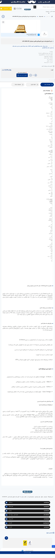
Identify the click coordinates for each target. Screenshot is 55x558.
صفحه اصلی (52, 11)
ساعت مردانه (41, 16)
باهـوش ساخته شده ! (29, 551)
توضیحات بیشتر (47, 84)
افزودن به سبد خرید (23, 75)
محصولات (48, 11)
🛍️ (53, 546)
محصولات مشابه (18, 84)
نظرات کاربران (33, 84)
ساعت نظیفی (48, 16)
